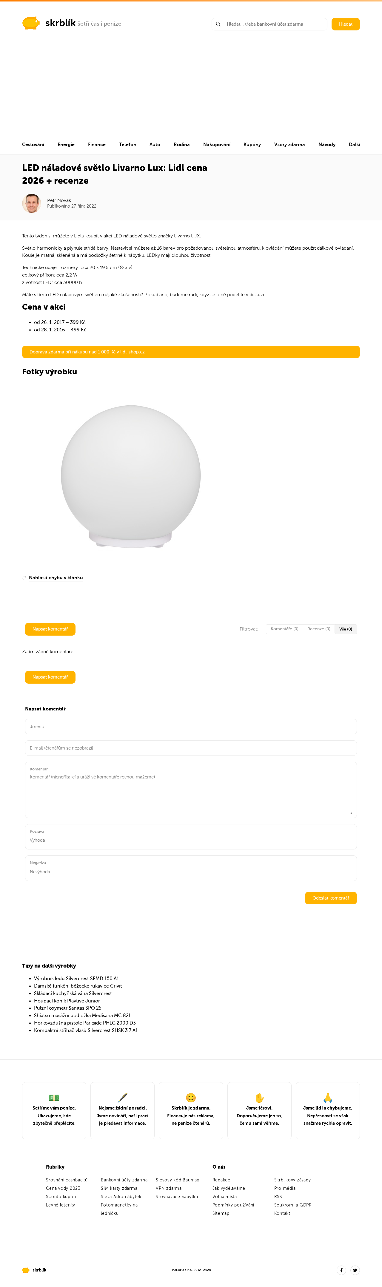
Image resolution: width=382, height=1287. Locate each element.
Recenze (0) (318, 629)
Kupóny (252, 144)
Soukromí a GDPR (293, 1205)
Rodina (182, 144)
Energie (66, 144)
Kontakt (282, 1213)
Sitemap (220, 1213)
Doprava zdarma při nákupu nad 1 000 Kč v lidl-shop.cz (87, 352)
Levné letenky (60, 1205)
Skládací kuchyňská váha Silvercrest (73, 993)
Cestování (33, 144)
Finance (97, 144)
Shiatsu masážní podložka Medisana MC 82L (82, 1015)
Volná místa (224, 1197)
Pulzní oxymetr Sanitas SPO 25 (67, 1008)
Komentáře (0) (284, 629)
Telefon (127, 144)
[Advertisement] (191, 90)
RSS (278, 1197)
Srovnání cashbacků (67, 1180)
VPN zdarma (169, 1188)
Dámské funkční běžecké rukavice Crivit (78, 986)
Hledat (345, 24)
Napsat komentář (50, 629)
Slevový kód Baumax (177, 1180)
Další (354, 144)
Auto (155, 144)
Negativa (38, 862)
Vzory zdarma (289, 144)
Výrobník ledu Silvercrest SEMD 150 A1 (76, 978)
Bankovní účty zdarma (124, 1180)
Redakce (221, 1180)
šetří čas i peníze (99, 24)
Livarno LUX (187, 236)
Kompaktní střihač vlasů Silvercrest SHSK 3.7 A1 (86, 1030)
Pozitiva (37, 831)
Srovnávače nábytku (177, 1197)
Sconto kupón (61, 1197)
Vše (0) (345, 629)
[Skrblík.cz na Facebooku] (341, 1270)
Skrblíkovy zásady (292, 1180)
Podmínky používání (233, 1205)
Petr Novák (59, 200)
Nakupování (216, 144)
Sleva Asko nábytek (121, 1197)
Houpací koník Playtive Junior (67, 1001)
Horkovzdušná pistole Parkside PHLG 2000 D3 (85, 1023)
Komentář (39, 769)
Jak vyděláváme (229, 1188)
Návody (326, 144)
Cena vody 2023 (63, 1188)
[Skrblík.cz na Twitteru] (355, 1270)
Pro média (285, 1188)
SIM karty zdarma (119, 1188)
